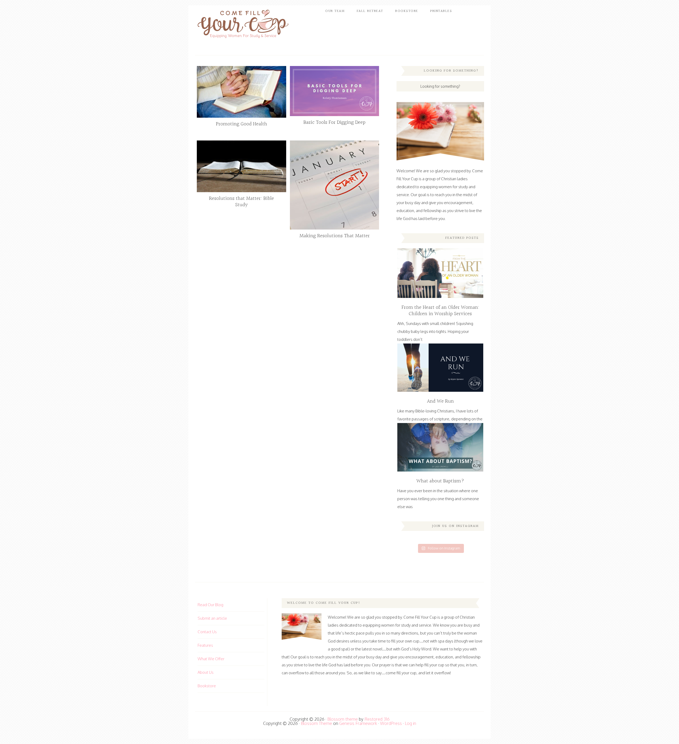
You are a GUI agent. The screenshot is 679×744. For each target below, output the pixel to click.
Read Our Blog (210, 604)
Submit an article (212, 618)
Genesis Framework (358, 723)
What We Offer (211, 658)
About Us (206, 672)
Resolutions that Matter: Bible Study (241, 201)
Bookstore (207, 685)
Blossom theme (342, 719)
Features (205, 645)
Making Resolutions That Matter (334, 236)
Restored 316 (377, 719)
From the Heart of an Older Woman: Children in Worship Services (440, 310)
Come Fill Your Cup (242, 25)
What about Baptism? (440, 481)
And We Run (440, 401)
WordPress (391, 723)
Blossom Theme (316, 723)
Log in (410, 723)
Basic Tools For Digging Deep (334, 122)
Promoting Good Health (241, 124)
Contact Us (207, 631)
